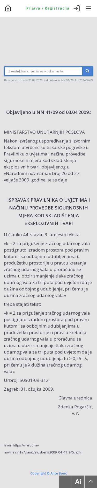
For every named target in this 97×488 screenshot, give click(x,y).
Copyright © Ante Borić (48, 473)
